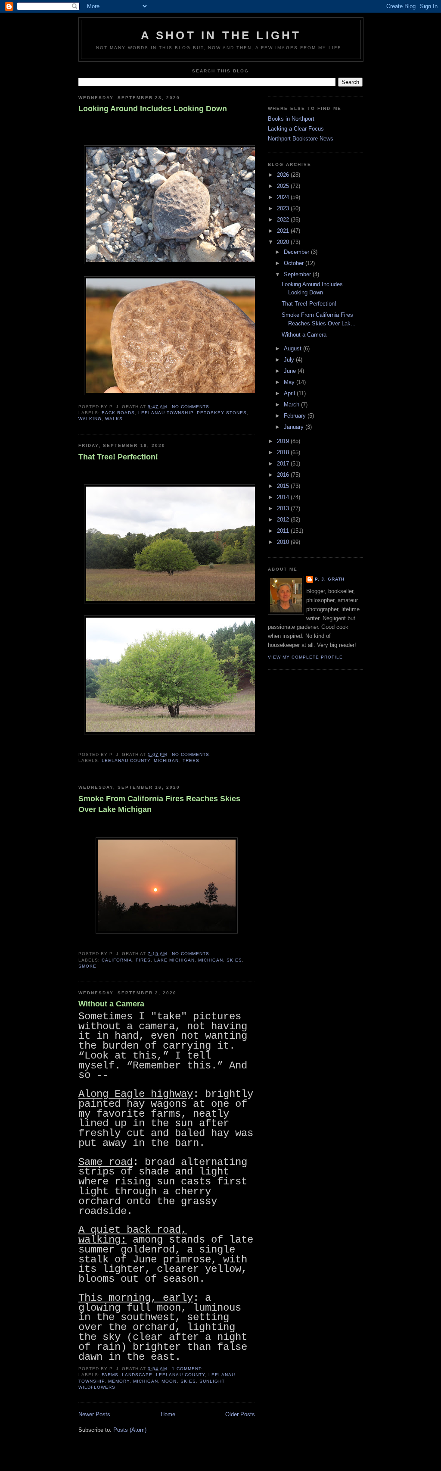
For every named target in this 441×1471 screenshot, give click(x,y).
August (293, 348)
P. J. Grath (330, 579)
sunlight (211, 1381)
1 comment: (188, 1368)
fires (143, 960)
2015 (284, 486)
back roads (118, 412)
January (294, 427)
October (294, 263)
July (290, 359)
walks (114, 418)
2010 (284, 542)
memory (119, 1381)
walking (90, 418)
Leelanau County (126, 760)
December (297, 252)
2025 (284, 186)
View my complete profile (305, 657)
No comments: (192, 406)
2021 (284, 231)
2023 (284, 208)
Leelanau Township (165, 412)
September (298, 274)
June (291, 371)
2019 (284, 441)
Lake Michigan (174, 960)
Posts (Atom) (129, 1430)
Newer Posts (94, 1414)
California (117, 960)
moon (169, 1381)
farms (110, 1374)
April (290, 393)
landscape (137, 1374)
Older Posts (240, 1414)
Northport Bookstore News (300, 138)
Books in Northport (291, 119)
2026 (284, 175)
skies (234, 960)
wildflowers (96, 1387)
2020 (284, 242)
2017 (284, 463)
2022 (284, 219)
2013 (284, 508)
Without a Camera (111, 1003)
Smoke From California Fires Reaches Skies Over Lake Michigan (159, 804)
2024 (284, 197)
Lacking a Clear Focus (296, 128)
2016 (284, 475)
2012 (284, 519)
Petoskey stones (222, 412)
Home (168, 1414)
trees (191, 760)
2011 (284, 531)
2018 (284, 452)
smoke (87, 966)
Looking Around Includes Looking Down (152, 108)
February (295, 415)
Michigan (166, 760)
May (290, 382)
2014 (284, 497)
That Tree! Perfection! (118, 457)
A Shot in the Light (221, 35)
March (292, 404)
